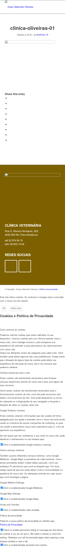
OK (4, 308)
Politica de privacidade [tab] (11, 515)
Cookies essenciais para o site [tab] (15, 372)
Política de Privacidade (11, 524)
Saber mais (16, 308)
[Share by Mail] (9, 140)
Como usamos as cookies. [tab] (13, 329)
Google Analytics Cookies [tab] (12, 410)
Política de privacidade (49, 289)
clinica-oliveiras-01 (32, 27)
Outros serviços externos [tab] (12, 450)
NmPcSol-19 (42, 34)
